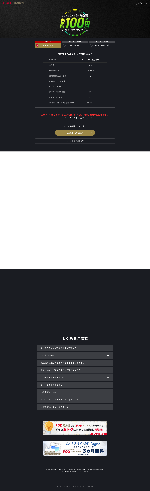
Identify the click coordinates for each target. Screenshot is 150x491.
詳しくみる (74, 222)
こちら (89, 118)
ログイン (141, 3)
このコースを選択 (75, 133)
